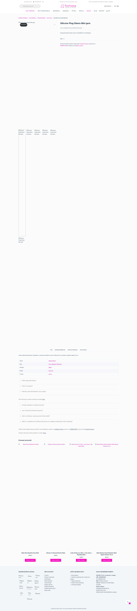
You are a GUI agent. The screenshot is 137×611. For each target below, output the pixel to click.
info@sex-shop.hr (28, 1)
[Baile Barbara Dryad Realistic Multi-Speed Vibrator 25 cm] (107, 496)
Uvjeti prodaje (48, 582)
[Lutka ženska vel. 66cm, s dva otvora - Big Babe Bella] (81, 496)
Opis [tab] (51, 349)
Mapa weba (47, 590)
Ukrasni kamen (52, 360)
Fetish (74, 11)
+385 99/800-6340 (37, 1)
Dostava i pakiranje (49, 577)
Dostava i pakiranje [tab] (72, 349)
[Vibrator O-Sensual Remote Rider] (56, 496)
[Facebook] (43, 1)
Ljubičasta (53, 364)
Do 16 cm (51, 370)
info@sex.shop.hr (78, 45)
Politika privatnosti (49, 586)
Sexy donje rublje (44, 11)
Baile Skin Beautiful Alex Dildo (30, 553)
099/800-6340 (63, 45)
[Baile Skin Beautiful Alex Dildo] (30, 496)
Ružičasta (59, 364)
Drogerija (56, 11)
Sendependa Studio (81, 608)
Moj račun (107, 6)
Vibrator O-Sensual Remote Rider (55, 553)
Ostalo (81, 11)
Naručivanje (47, 579)
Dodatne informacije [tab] (60, 349)
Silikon (50, 367)
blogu (44, 433)
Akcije (89, 11)
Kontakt (101, 11)
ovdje (43, 399)
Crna (50, 364)
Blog (95, 11)
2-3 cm (50, 374)
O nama (46, 575)
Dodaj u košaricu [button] (30, 560)
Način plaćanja (48, 581)
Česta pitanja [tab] (83, 349)
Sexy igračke (30, 11)
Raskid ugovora (48, 584)
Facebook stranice (84, 43)
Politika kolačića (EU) (49, 588)
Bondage (66, 11)
